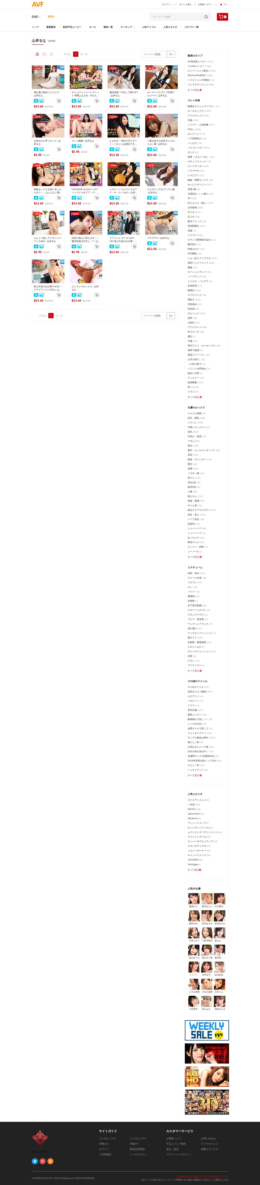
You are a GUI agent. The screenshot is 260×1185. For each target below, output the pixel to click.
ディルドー (196, 377)
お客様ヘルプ (204, 4)
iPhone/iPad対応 (200, 75)
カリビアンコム (198, 799)
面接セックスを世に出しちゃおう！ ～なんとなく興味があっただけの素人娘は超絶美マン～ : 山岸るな (48, 191)
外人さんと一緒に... (200, 202)
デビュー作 (196, 765)
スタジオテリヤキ (199, 845)
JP (224, 4)
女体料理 (195, 285)
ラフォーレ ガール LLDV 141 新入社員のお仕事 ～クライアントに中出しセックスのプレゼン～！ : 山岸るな (123, 239)
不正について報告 (176, 1143)
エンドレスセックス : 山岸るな (85, 288)
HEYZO (194, 809)
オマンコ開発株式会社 (202, 239)
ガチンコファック (199, 161)
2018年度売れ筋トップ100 (204, 760)
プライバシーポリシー (178, 1154)
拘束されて (196, 248)
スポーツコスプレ (199, 610)
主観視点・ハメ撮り (200, 193)
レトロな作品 (197, 723)
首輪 (192, 230)
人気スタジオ (170, 26)
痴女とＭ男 (195, 373)
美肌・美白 (196, 573)
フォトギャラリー (200, 733)
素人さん (195, 496)
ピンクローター (198, 166)
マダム (194, 440)
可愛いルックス (199, 427)
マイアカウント (209, 1143)
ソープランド (197, 276)
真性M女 (194, 487)
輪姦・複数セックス (200, 179)
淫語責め (195, 304)
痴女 (193, 445)
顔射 (192, 317)
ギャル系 (195, 505)
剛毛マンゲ (196, 542)
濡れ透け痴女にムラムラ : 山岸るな (47, 94)
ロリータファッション (202, 651)
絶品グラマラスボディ (202, 510)
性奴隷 (193, 308)
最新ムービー (197, 714)
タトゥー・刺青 (198, 546)
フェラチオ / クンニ (201, 84)
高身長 (194, 523)
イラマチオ (196, 170)
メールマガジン (138, 1154)
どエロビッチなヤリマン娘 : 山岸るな (161, 191)
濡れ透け (195, 628)
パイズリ (195, 235)
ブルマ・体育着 (198, 619)
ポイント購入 (185, 4)
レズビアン (196, 175)
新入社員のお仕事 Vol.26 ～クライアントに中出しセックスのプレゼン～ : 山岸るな (48, 288)
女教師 (193, 600)
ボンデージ (196, 133)
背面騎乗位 (196, 225)
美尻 (193, 454)
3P (192, 198)
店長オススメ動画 (200, 691)
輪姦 (192, 267)
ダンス (193, 152)
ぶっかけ (195, 143)
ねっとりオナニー (200, 184)
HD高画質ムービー (200, 61)
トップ (35, 26)
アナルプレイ (197, 327)
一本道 (194, 804)
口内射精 (195, 207)
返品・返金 (172, 1149)
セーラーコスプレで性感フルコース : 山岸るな (161, 94)
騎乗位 (194, 290)
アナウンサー (196, 665)
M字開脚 (194, 253)
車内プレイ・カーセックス (204, 345)
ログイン (166, 4)
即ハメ (193, 387)
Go (171, 54)
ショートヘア (197, 528)
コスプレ (195, 582)
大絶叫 (194, 322)
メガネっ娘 (196, 473)
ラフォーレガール (199, 836)
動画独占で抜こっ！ (200, 719)
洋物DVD (104, 1143)
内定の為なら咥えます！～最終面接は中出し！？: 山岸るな (85, 239)
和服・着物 (196, 500)
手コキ (194, 212)
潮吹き (194, 299)
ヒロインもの (196, 646)
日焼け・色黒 (197, 436)
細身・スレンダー (200, 459)
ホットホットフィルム (200, 827)
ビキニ (194, 660)
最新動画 (51, 26)
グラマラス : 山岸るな (158, 237)
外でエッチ (196, 331)
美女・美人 (196, 514)
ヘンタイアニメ (198, 769)
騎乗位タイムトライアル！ (203, 106)
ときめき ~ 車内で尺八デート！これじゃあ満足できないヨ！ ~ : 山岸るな (123, 142)
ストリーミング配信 (202, 70)
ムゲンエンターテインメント (205, 832)
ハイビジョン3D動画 (201, 79)
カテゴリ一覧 (192, 26)
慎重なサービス (209, 1149)
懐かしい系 (195, 742)
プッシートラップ (198, 822)
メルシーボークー (199, 850)
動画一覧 (108, 26)
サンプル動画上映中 (202, 737)
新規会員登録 (137, 1149)
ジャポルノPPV (138, 1138)
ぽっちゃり (196, 537)
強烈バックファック (201, 262)
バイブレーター (199, 147)
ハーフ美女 (196, 519)
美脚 (193, 468)
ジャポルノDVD (107, 1138)
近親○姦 (194, 189)
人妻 (192, 491)
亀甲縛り (194, 244)
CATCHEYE (195, 859)
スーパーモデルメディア (203, 841)
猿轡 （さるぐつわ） (201, 156)
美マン (194, 477)
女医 (192, 656)
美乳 (193, 431)
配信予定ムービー (72, 26)
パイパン (195, 422)
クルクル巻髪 (197, 413)
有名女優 (195, 710)
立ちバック (196, 313)
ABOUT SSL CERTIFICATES (41, 1151)
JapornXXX (196, 813)
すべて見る (194, 90)
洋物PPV (134, 1143)
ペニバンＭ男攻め (199, 368)
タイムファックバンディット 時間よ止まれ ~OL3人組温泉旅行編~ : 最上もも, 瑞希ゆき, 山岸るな (85, 94)
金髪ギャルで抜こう (200, 728)
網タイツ (195, 637)
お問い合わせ (208, 1138)
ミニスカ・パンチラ (200, 281)
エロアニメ (195, 696)
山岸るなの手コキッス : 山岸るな (47, 142)
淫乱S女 (194, 482)
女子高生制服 (197, 605)
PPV (51, 17)
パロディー (195, 700)
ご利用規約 (105, 1154)
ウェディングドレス (200, 623)
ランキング (126, 26)
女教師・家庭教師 (199, 642)
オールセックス (199, 110)
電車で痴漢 (195, 350)
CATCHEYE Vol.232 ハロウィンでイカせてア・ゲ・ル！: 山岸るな (85, 191)
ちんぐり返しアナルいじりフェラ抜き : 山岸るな (47, 239)
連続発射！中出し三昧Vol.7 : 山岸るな (123, 94)
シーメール (195, 551)
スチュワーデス (198, 614)
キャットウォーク (199, 855)
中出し (194, 129)
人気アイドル (149, 26)
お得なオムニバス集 (200, 746)
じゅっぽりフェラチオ (202, 258)
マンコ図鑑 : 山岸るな (83, 140)
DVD (35, 17)
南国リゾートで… (199, 354)
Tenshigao (194, 864)
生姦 (193, 120)
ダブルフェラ (197, 294)
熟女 (192, 464)
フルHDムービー (199, 66)
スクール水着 (197, 577)
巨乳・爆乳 (196, 417)
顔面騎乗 (195, 382)
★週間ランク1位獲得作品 (203, 756)
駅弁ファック (197, 221)
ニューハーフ (197, 533)
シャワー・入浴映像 (201, 124)
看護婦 (194, 596)
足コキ (194, 216)
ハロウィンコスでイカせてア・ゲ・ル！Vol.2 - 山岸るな (123, 191)
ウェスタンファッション (202, 633)
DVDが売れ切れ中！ (200, 751)
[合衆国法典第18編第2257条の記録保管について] (202, 1176)
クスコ (193, 391)
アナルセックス (198, 115)
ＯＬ (192, 587)
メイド (194, 591)
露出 (191, 336)
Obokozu (194, 818)
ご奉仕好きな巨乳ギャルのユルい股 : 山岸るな (161, 142)
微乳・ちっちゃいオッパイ (204, 450)
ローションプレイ (199, 271)
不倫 (192, 340)
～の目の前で (197, 364)
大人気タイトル (198, 687)
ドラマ (194, 705)
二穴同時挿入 (197, 138)
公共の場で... (196, 359)
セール (92, 26)
